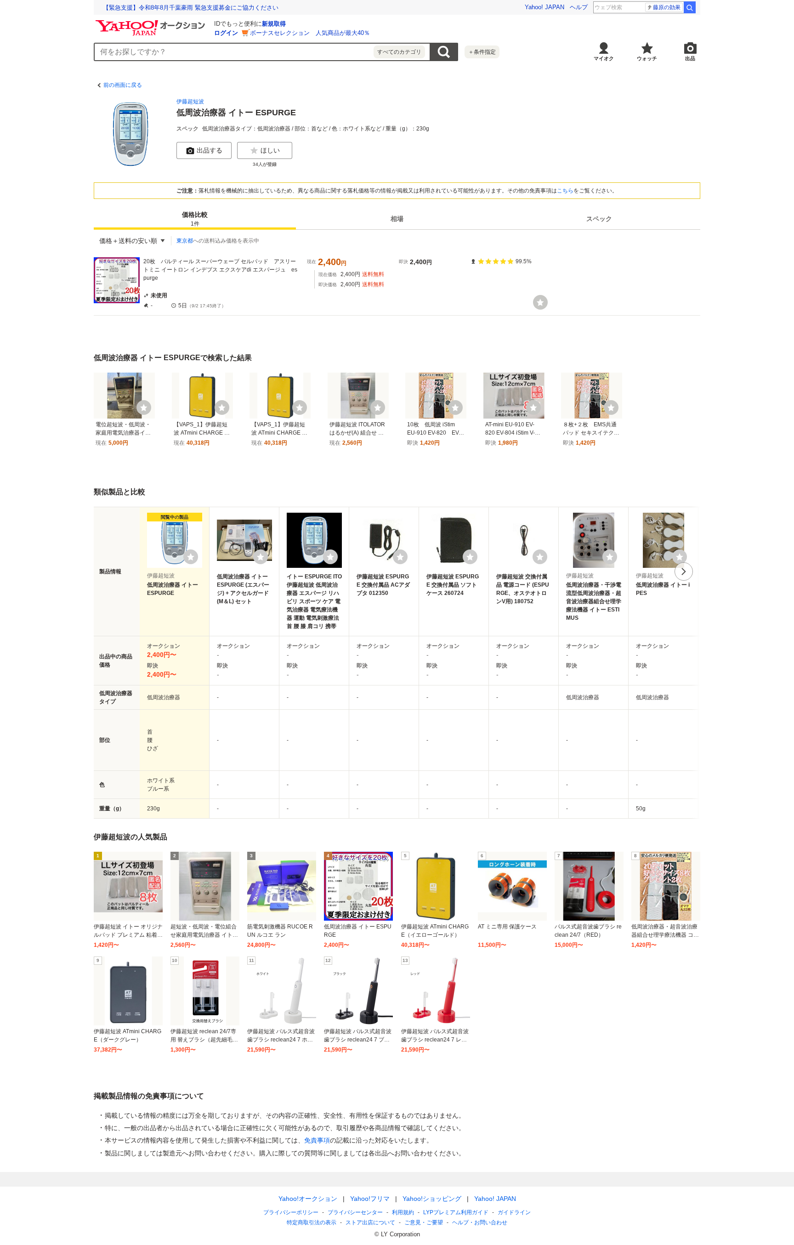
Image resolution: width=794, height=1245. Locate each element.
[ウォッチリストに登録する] (190, 556)
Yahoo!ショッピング (432, 1198)
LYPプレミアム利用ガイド (455, 1212)
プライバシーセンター (355, 1212)
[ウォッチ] (540, 302)
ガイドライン (514, 1212)
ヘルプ (579, 7)
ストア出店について (370, 1222)
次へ (684, 571)
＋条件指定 (482, 52)
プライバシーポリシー (290, 1212)
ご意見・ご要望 (423, 1222)
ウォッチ (647, 58)
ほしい (270, 150)
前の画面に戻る (122, 85)
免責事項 (317, 1140)
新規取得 (274, 23)
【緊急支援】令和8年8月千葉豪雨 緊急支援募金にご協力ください (190, 7)
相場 (397, 218)
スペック (599, 218)
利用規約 (403, 1212)
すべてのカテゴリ (399, 52)
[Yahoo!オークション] (152, 22)
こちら (565, 190)
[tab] (195, 218)
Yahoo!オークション (307, 1198)
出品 (690, 58)
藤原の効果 (667, 7)
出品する (209, 150)
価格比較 (195, 219)
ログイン (226, 32)
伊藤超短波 (190, 101)
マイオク (604, 58)
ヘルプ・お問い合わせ (479, 1222)
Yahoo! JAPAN (544, 7)
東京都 (184, 240)
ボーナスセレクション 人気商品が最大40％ (310, 32)
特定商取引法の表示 (311, 1222)
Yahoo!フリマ (370, 1198)
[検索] (690, 7)
